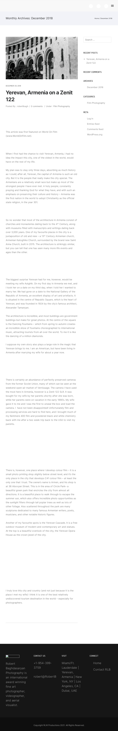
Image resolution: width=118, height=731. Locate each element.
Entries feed (93, 124)
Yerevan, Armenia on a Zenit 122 (39, 96)
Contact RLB (102, 669)
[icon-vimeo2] (99, 6)
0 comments (37, 106)
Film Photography (61, 106)
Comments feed (95, 129)
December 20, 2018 (13, 86)
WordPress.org (94, 134)
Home (97, 18)
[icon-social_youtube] (106, 6)
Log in (90, 118)
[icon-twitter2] (91, 6)
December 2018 (95, 87)
